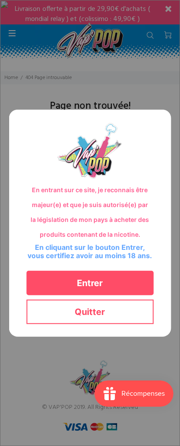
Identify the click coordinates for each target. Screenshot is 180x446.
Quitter (90, 311)
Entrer (90, 282)
